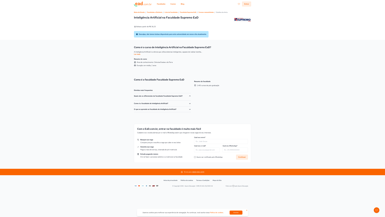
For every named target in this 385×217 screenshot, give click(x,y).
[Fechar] (209, 77)
